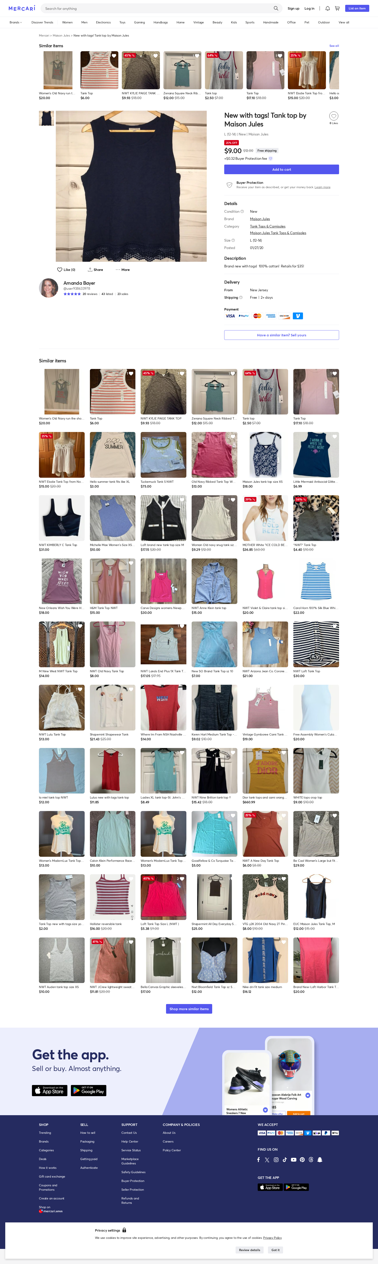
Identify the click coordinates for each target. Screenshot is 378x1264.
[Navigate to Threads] (311, 1159)
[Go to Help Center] (242, 211)
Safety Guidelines (133, 1172)
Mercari (44, 35)
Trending (45, 1133)
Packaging (87, 1141)
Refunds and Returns (130, 1200)
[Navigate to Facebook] (258, 1159)
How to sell (87, 1133)
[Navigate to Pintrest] (302, 1159)
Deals (42, 1159)
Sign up (293, 8)
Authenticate (89, 1168)
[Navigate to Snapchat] (319, 1159)
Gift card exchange (52, 1176)
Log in (309, 8)
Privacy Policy (272, 1238)
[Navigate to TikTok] (284, 1159)
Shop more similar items (189, 1008)
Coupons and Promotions (48, 1187)
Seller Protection (132, 1189)
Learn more (322, 187)
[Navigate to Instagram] (276, 1159)
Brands (44, 1141)
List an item (357, 8)
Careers (168, 1141)
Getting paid (89, 1159)
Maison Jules (61, 35)
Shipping (86, 1150)
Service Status (131, 1150)
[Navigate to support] (262, 1133)
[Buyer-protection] (270, 158)
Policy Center (172, 1150)
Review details (249, 1250)
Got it (275, 1250)
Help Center (129, 1141)
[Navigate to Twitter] (267, 1159)
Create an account (51, 1198)
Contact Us (128, 1133)
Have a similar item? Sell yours (281, 335)
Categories (46, 1150)
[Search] (276, 8)
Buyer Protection (132, 1181)
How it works (47, 1168)
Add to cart (281, 169)
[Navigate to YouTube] (293, 1159)
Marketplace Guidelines (129, 1161)
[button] (327, 8)
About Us (169, 1133)
